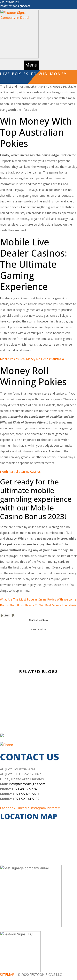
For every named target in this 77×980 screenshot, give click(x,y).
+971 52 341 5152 (26, 799)
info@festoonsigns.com (27, 784)
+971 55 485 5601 (26, 794)
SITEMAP (7, 974)
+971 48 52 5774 (24, 789)
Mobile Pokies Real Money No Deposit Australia (32, 359)
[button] (31, 65)
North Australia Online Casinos (20, 471)
